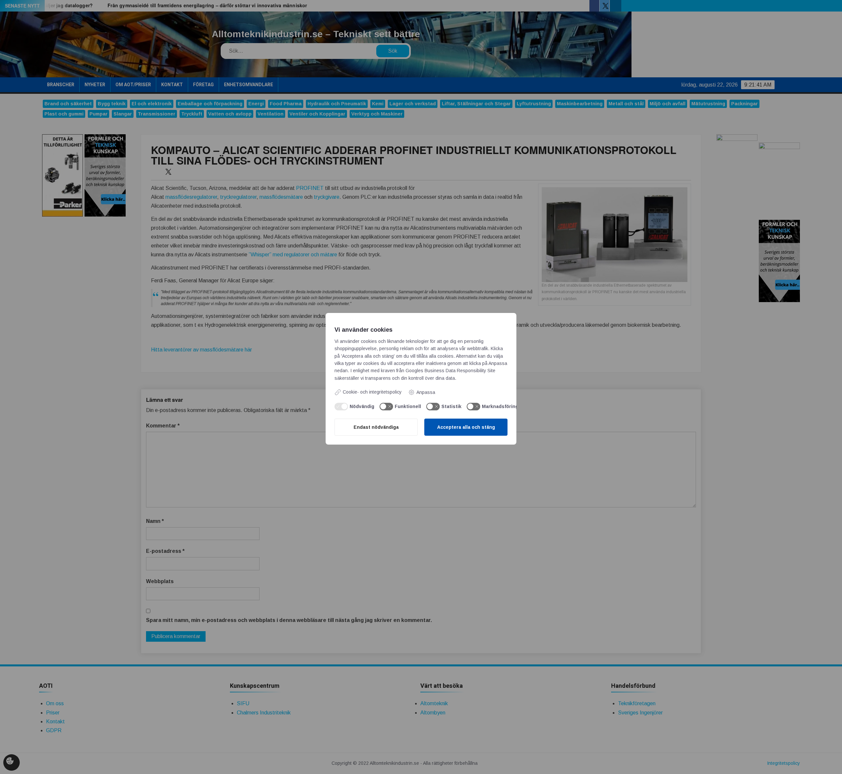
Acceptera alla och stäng (466, 427)
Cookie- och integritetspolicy (372, 392)
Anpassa (425, 392)
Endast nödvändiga (376, 427)
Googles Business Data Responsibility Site (450, 370)
